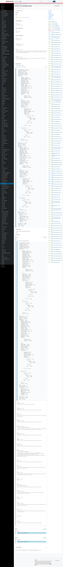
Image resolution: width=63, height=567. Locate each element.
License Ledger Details (4, 120)
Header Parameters (51, 15)
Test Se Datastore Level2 (5, 214)
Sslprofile (3, 194)
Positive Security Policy (4, 154)
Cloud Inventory (4, 58)
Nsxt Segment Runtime (4, 143)
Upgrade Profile (3, 220)
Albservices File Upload (4, 15)
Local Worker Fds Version (5, 123)
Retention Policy (4, 163)
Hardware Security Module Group (6, 98)
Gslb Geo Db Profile (4, 89)
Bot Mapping (3, 52)
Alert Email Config (4, 21)
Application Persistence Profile (5, 35)
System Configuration (4, 200)
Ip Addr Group (3, 109)
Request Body (50, 16)
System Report (3, 203)
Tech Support (3, 206)
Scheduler (3, 166)
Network (3, 134)
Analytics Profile (4, 27)
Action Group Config (4, 10)
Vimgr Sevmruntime (4, 237)
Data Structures (3, 265)
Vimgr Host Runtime (4, 234)
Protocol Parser (3, 157)
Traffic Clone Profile (4, 217)
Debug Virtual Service (4, 75)
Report (2, 160)
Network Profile (3, 137)
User (2, 225)
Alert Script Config (4, 24)
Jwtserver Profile (4, 115)
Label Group (3, 118)
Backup (3, 44)
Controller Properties (4, 66)
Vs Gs (2, 245)
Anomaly (3, 29)
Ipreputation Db (3, 112)
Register (51, 1)
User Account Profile (4, 226)
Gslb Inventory (3, 92)
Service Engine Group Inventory (5, 186)
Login (54, 1)
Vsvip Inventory (3, 251)
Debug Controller (4, 72)
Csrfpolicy (3, 69)
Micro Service (3, 129)
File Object (3, 83)
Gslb (2, 86)
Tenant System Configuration (5, 211)
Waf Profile (3, 260)
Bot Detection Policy (4, 49)
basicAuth (16, 232)
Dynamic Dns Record (4, 78)
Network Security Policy (4, 140)
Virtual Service (3, 242)
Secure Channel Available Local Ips (6, 172)
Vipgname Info (3, 240)
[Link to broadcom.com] (9, 1)
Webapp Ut (3, 262)
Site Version (3, 189)
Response (49, 18)
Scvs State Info (3, 169)
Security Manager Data (4, 177)
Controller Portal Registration (5, 64)
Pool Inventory (3, 152)
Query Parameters (51, 14)
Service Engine (3, 183)
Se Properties (3, 171)
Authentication (2, 7)
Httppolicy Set (3, 103)
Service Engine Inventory (5, 188)
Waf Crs (3, 254)
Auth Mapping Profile (4, 38)
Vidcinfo (3, 231)
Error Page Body (4, 80)
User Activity (3, 228)
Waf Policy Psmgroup (4, 257)
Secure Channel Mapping (5, 174)
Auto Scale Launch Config (5, 41)
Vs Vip (2, 248)
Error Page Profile (4, 81)
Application (3, 32)
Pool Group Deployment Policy (5, 149)
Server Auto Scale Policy (5, 180)
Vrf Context (3, 243)
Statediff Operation (4, 197)
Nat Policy (3, 132)
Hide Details (44, 237)
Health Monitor (3, 100)
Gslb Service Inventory (4, 95)
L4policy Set (3, 117)
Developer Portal (17, 1)
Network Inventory (4, 135)
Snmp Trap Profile (4, 191)
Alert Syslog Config (4, 26)
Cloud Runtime (3, 61)
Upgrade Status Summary (5, 223)
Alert (2, 18)
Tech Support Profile (4, 208)
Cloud (2, 55)
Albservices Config (4, 12)
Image (2, 106)
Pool (2, 146)
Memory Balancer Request (5, 126)
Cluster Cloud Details (4, 63)
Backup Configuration (4, 46)
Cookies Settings (57, 560)
